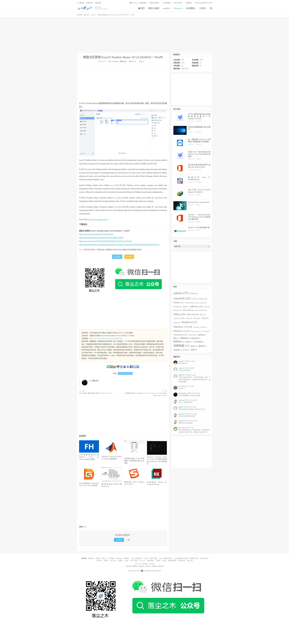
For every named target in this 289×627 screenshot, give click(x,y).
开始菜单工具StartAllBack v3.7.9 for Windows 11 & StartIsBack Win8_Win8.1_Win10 (146, 394)
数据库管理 (195, 338)
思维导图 (185, 338)
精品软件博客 (172, 560)
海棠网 (120, 560)
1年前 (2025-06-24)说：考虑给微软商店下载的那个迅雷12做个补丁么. (192, 408)
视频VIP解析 (154, 8)
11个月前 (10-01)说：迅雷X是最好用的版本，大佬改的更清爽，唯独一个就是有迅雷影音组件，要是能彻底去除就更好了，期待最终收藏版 (194, 378)
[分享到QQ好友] (118, 366)
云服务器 (202, 335)
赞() (118, 257)
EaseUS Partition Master (125, 373)
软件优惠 (186, 350)
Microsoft (188, 310)
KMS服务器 (166, 3)
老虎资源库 (150, 560)
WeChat (176, 322)
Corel (195, 299)
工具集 (158, 560)
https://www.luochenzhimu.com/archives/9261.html (105, 338)
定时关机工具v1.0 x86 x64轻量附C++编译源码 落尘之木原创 (134, 461)
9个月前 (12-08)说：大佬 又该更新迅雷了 (187, 369)
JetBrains (196, 306)
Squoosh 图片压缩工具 (165, 558)
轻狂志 (98, 558)
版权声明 (128, 566)
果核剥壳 (91, 558)
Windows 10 (182, 326)
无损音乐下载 (204, 558)
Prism (176, 318)
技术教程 (190, 8)
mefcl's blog (113, 560)
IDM (185, 307)
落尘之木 (85, 8)
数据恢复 (178, 342)
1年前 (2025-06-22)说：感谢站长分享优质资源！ (188, 422)
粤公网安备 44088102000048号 (152, 571)
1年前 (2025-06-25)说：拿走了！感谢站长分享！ (188, 401)
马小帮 (146, 558)
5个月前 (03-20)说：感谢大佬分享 (187, 362)
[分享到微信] (108, 366)
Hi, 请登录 (80, 3)
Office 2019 (192, 314)
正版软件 (189, 342)
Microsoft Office (201, 310)
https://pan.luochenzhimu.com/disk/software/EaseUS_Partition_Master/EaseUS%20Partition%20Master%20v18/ (119, 245)
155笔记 (164, 560)
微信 (176, 338)
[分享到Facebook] (131, 366)
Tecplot (188, 318)
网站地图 (160, 566)
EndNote (178, 302)
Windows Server (196, 331)
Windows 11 (181, 331)
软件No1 (104, 558)
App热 (126, 560)
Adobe (181, 293)
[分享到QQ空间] (111, 366)
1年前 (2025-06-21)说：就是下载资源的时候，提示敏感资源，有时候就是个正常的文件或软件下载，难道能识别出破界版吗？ (194, 430)
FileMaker (177, 307)
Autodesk (181, 298)
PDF (202, 314)
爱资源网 (126, 558)
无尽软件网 (181, 560)
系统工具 (123, 61)
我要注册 (89, 3)
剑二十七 (142, 560)
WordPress (192, 335)
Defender (203, 299)
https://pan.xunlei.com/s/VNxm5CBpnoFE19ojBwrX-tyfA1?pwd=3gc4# (105, 241)
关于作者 (152, 564)
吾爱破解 (111, 558)
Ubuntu (196, 318)
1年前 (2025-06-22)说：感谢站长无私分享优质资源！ (188, 415)
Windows (177, 8)
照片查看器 (199, 342)
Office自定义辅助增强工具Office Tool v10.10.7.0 (95, 393)
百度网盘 (181, 345)
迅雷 (194, 350)
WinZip (206, 331)
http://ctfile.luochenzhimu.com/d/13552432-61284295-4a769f (101, 238)
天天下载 (189, 560)
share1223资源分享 (136, 558)
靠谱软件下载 (194, 558)
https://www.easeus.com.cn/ (98, 219)
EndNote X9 (189, 303)
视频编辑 (177, 350)
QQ (182, 318)
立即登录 (119, 540)
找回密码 (98, 3)
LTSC (206, 307)
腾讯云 (194, 346)
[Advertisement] (144, 35)
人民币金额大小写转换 (181, 558)
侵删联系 (135, 566)
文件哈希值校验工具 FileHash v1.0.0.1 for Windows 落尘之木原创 (89, 457)
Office (179, 314)
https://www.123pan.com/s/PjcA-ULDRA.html (96, 234)
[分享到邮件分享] (134, 366)
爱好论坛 (118, 558)
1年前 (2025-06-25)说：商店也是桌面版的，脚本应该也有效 (190, 394)
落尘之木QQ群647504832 (203, 3)
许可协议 (147, 566)
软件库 (106, 560)
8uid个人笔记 (134, 560)
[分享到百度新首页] (124, 366)
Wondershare (180, 335)
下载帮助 (188, 3)
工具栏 (202, 8)
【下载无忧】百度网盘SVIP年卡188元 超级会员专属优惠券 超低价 (119, 249)
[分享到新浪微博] (114, 366)
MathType (177, 310)
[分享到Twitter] (128, 366)
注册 (128, 540)
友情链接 (154, 566)
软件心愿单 (178, 3)
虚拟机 (202, 346)
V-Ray (204, 318)
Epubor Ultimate (201, 302)
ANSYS (194, 293)
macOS (166, 8)
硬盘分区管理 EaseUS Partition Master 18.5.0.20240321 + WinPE (123, 57)
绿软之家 (99, 560)
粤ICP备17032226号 (134, 571)
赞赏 (130, 257)
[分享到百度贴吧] (121, 366)
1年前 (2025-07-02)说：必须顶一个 (187, 387)
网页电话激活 (154, 3)
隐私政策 (141, 566)
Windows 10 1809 (199, 327)
